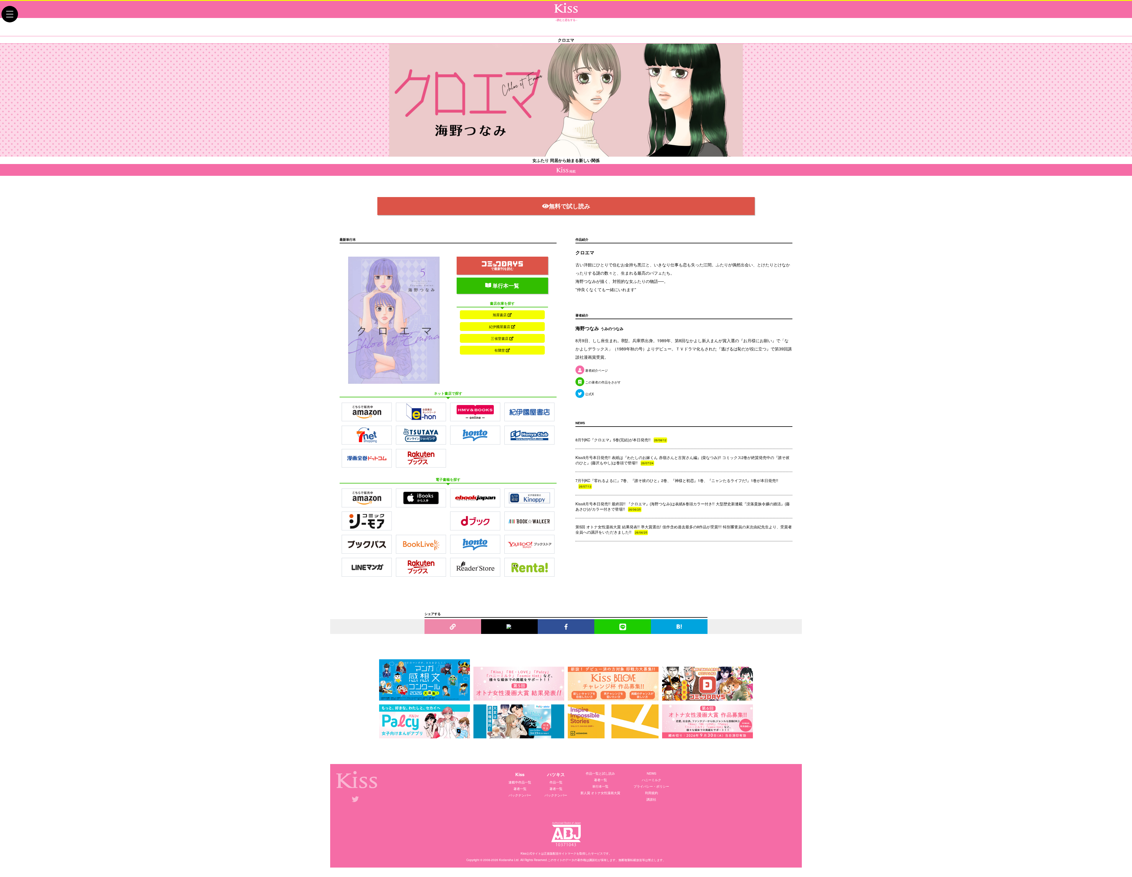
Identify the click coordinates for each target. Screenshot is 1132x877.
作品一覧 (555, 782)
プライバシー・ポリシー (651, 786)
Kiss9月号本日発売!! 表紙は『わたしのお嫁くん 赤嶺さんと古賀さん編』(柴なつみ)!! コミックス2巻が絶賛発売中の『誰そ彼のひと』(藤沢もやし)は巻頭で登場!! (682, 460)
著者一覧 (520, 788)
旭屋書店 (500, 314)
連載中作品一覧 (520, 782)
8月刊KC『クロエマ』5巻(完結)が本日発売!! (621, 439)
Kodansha (506, 860)
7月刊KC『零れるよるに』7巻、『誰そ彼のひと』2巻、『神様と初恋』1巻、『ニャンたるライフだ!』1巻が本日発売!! (676, 483)
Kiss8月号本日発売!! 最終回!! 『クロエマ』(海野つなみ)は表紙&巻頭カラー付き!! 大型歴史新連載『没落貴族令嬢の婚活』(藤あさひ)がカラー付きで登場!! (682, 506)
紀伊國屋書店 (500, 326)
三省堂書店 (500, 338)
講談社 (651, 799)
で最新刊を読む (502, 268)
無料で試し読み (569, 205)
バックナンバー (520, 795)
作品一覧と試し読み (600, 773)
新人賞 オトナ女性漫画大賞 (600, 792)
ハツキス (556, 774)
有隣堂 (500, 350)
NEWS (651, 773)
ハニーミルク (651, 779)
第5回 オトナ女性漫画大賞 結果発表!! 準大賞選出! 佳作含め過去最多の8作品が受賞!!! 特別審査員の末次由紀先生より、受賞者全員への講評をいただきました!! (683, 529)
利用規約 (651, 792)
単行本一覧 (505, 285)
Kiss (519, 774)
